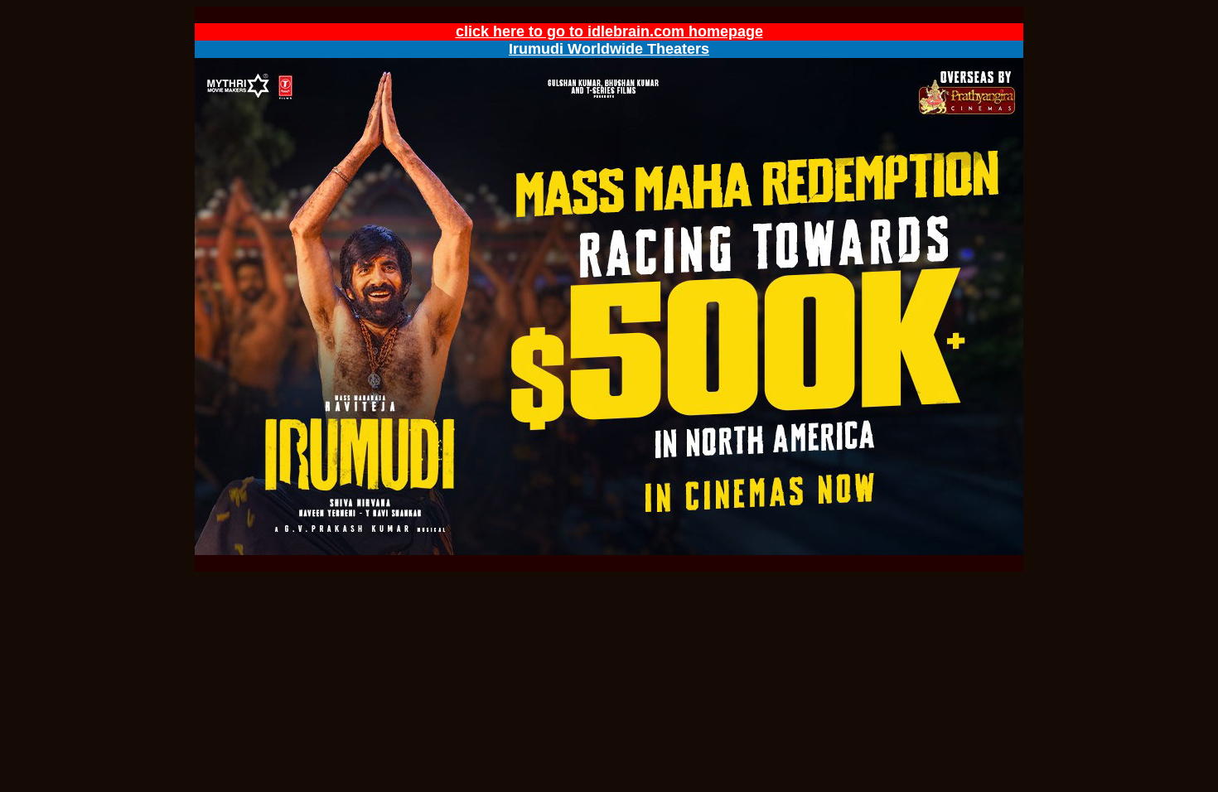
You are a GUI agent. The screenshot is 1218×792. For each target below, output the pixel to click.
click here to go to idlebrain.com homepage (609, 31)
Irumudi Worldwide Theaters (609, 49)
